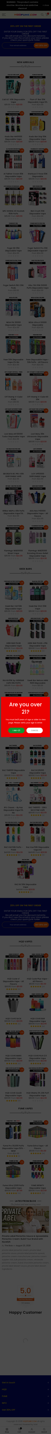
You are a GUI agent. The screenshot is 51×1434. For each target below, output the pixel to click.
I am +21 (16, 730)
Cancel (34, 730)
